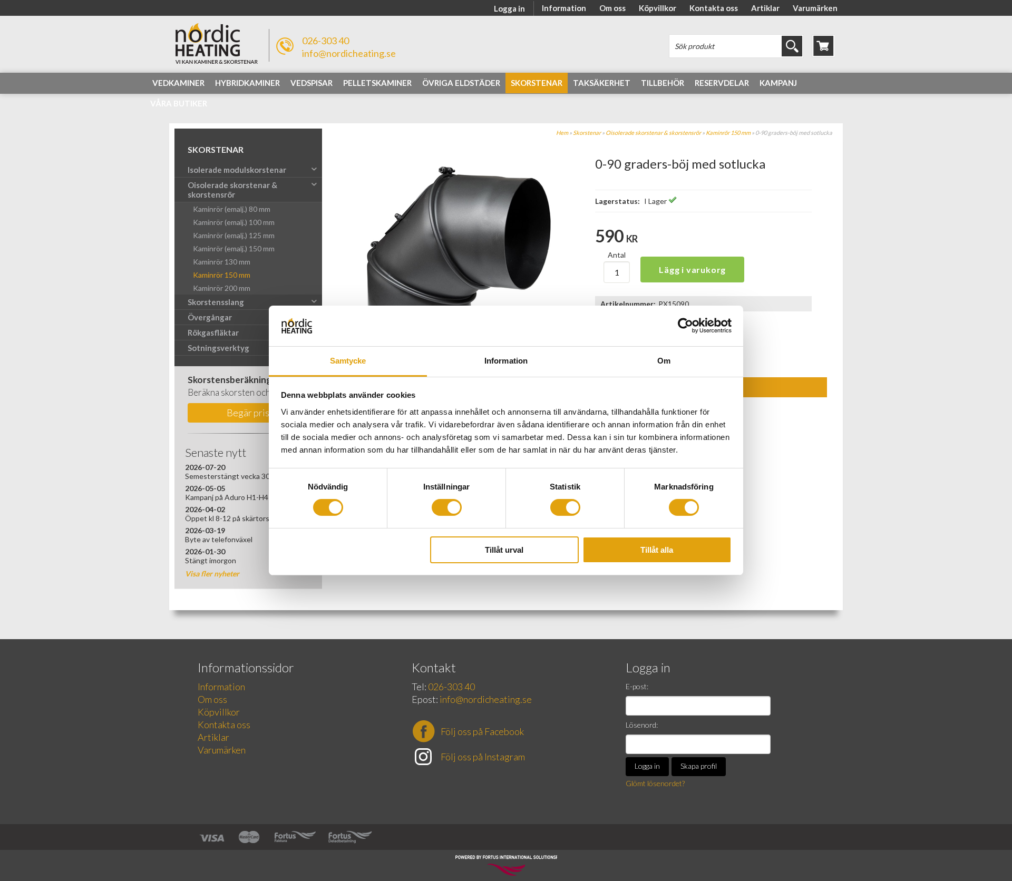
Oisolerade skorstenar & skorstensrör (653, 132)
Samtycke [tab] (348, 360)
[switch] (447, 507)
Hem (562, 132)
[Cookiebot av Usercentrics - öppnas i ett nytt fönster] (685, 326)
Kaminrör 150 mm (728, 132)
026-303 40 (325, 40)
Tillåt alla (656, 549)
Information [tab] (506, 360)
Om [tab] (663, 360)
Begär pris (248, 412)
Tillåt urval (504, 549)
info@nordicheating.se (349, 53)
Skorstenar (587, 132)
